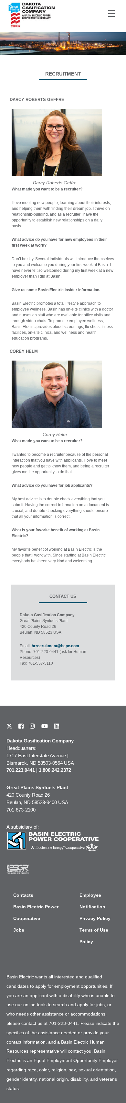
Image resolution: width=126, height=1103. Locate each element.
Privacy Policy (94, 918)
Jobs (18, 930)
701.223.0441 (20, 770)
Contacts (23, 895)
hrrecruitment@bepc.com (55, 646)
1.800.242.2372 (55, 770)
